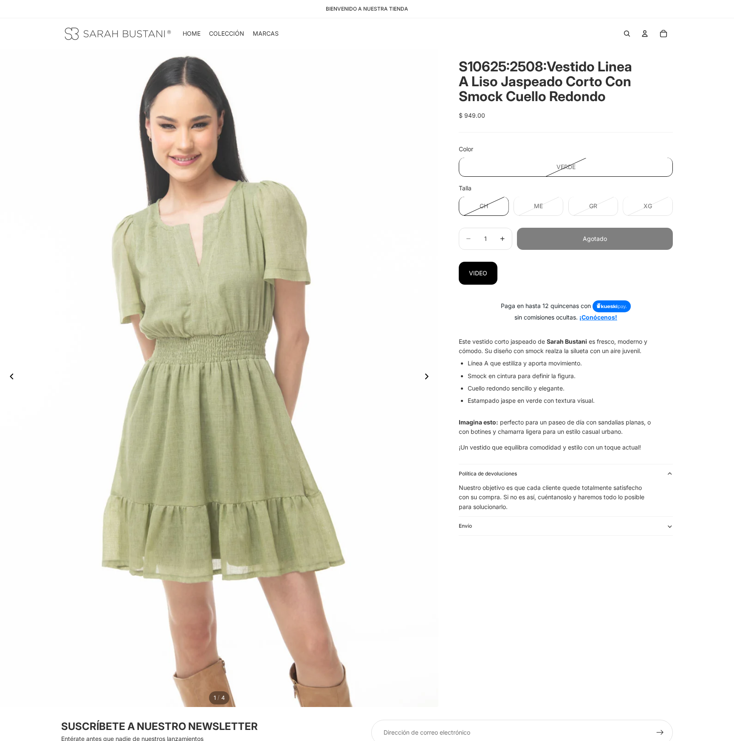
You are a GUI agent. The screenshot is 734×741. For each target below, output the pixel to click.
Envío (465, 526)
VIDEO (478, 273)
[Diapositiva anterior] (9, 378)
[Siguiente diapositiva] (429, 378)
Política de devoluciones (488, 473)
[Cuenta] (644, 33)
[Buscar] (627, 33)
